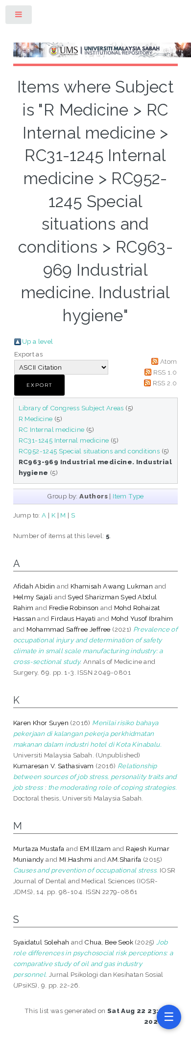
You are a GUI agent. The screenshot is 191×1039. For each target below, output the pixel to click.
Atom (168, 361)
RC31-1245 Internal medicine (64, 440)
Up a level (37, 341)
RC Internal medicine (52, 429)
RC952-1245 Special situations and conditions (89, 451)
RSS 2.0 (165, 383)
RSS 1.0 (165, 372)
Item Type (128, 496)
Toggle (19, 16)
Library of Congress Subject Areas (71, 408)
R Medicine (36, 419)
